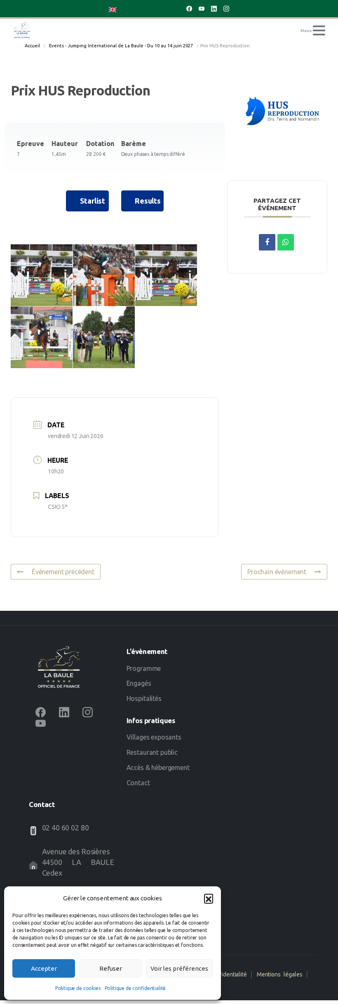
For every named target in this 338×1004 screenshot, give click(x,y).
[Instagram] (226, 8)
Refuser (110, 968)
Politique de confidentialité (135, 988)
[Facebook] (189, 8)
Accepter (44, 968)
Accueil (32, 45)
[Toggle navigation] (319, 30)
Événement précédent (63, 571)
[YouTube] (201, 8)
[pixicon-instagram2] (87, 711)
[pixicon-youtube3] (40, 722)
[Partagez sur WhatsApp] (285, 242)
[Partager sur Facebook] (267, 242)
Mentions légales (279, 974)
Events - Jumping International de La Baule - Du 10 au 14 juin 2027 (121, 45)
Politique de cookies (78, 988)
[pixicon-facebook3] (40, 711)
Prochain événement (276, 571)
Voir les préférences (179, 968)
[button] (208, 898)
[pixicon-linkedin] (64, 711)
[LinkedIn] (214, 8)
